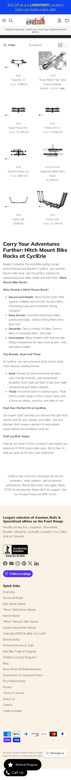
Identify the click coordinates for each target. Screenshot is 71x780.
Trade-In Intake (12, 710)
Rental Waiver (11, 615)
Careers (7, 704)
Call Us (17, 772)
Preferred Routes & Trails (18, 645)
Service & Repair (13, 597)
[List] (65, 45)
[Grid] (60, 45)
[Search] (12, 20)
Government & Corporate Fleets (23, 675)
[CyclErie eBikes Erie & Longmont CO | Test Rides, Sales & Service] (35, 20)
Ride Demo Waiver (14, 603)
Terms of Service (13, 693)
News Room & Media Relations (22, 669)
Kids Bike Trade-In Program (20, 651)
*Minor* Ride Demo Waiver (19, 609)
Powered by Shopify (31, 755)
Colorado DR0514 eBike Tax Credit (24, 633)
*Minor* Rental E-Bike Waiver (21, 621)
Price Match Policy (14, 681)
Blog (6, 663)
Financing (9, 592)
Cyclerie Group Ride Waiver (19, 627)
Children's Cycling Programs (20, 657)
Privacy (7, 687)
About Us (9, 699)
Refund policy (11, 639)
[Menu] (4, 20)
